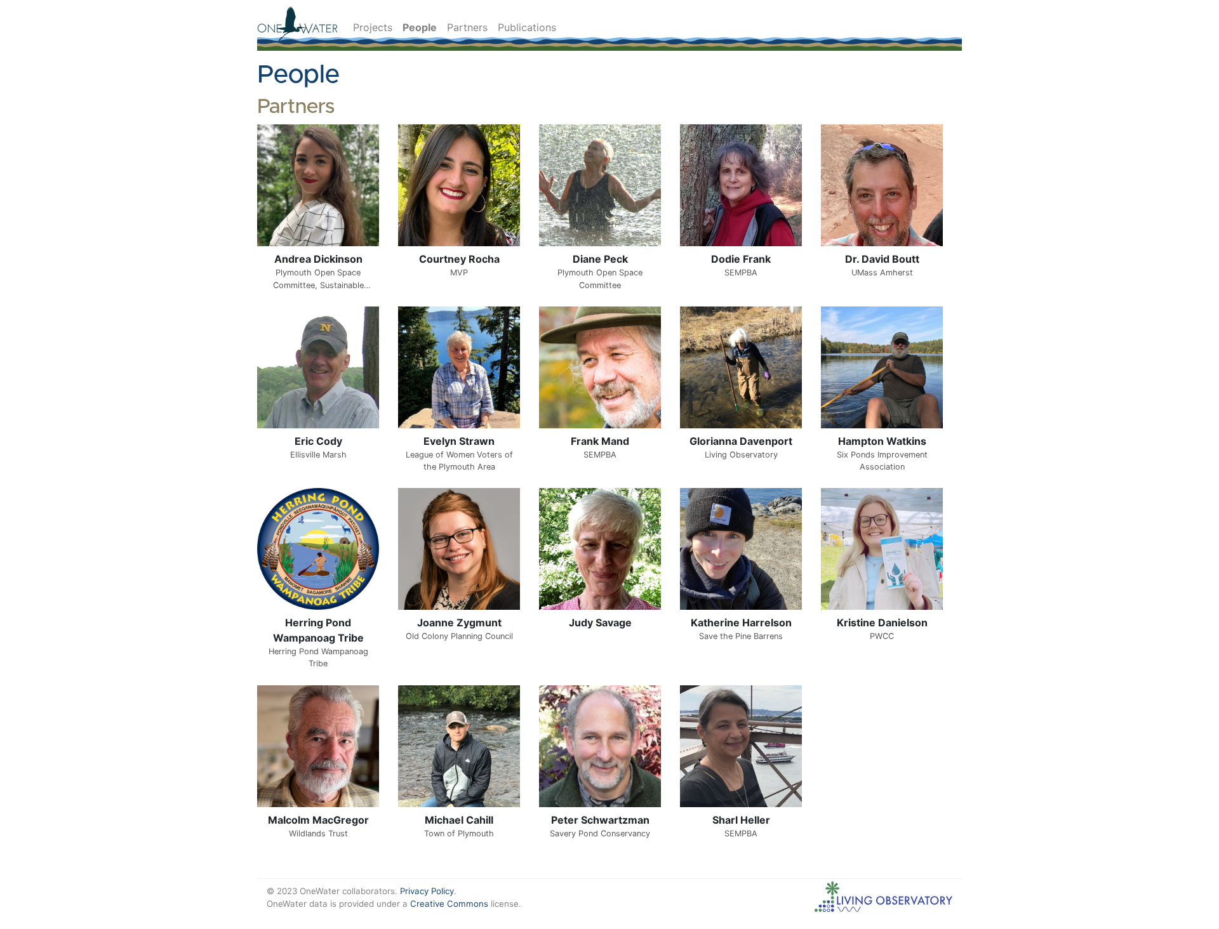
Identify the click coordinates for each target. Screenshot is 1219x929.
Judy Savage (600, 622)
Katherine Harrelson (741, 622)
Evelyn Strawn (459, 441)
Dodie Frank (741, 259)
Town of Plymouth (459, 833)
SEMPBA (740, 272)
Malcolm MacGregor (318, 820)
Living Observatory (741, 454)
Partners (467, 27)
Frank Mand (600, 441)
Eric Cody (318, 441)
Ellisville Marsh (318, 454)
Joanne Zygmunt (459, 622)
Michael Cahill (459, 820)
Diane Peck (600, 259)
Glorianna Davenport (740, 441)
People (420, 27)
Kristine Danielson (882, 622)
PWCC (882, 636)
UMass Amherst (882, 272)
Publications (527, 27)
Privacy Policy (427, 891)
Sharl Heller (741, 820)
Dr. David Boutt (882, 259)
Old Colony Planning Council (459, 636)
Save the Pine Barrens (741, 636)
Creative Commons (449, 904)
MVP (459, 272)
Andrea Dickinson (318, 259)
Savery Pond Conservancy (600, 833)
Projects (372, 27)
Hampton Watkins (882, 441)
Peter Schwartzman (600, 820)
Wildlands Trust (318, 833)
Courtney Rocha (459, 259)
